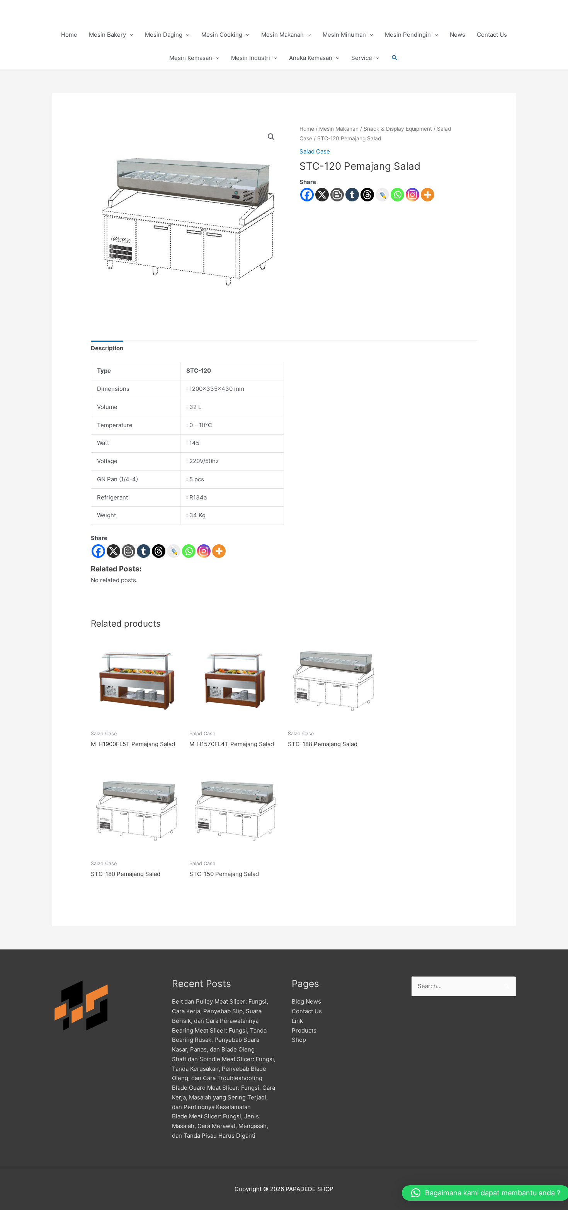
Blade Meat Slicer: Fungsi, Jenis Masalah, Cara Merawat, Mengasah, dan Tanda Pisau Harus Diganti (220, 1126)
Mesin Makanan (282, 34)
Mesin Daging (163, 34)
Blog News (306, 1001)
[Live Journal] (173, 551)
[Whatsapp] (397, 194)
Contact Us (492, 34)
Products (304, 1030)
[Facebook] (307, 194)
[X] (322, 194)
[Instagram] (412, 194)
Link (297, 1020)
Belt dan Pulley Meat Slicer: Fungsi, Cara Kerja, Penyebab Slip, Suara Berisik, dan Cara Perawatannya (220, 1011)
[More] (427, 194)
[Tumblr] (352, 194)
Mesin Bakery (107, 34)
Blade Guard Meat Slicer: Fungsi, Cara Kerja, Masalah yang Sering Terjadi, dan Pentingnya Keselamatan (223, 1097)
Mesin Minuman (344, 34)
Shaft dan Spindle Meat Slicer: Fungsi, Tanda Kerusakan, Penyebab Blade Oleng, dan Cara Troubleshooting (223, 1068)
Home (69, 34)
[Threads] (367, 194)
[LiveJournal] (382, 194)
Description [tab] (107, 348)
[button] (395, 58)
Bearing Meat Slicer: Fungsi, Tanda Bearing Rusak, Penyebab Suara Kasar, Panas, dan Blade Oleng (219, 1040)
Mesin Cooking (221, 34)
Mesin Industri (250, 57)
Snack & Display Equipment (398, 129)
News (457, 34)
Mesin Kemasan (190, 57)
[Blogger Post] (337, 194)
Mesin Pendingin (408, 34)
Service (361, 57)
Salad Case (314, 151)
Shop (299, 1039)
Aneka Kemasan (310, 57)
